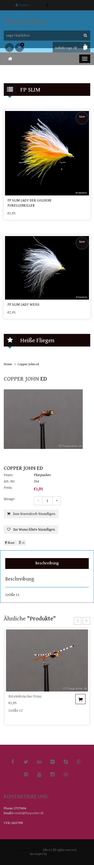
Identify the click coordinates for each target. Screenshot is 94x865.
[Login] (9, 47)
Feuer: (8, 475)
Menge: (9, 499)
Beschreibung (47, 563)
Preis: (8, 488)
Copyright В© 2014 (29, 850)
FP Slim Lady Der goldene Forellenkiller (30, 203)
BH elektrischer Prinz (25, 697)
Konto (23, 5)
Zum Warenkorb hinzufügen (34, 514)
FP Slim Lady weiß (23, 305)
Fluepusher (42, 475)
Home (8, 364)
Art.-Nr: (9, 481)
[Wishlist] (19, 47)
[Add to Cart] (80, 699)
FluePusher (25, 21)
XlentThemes (56, 854)
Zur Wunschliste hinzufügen (34, 530)
